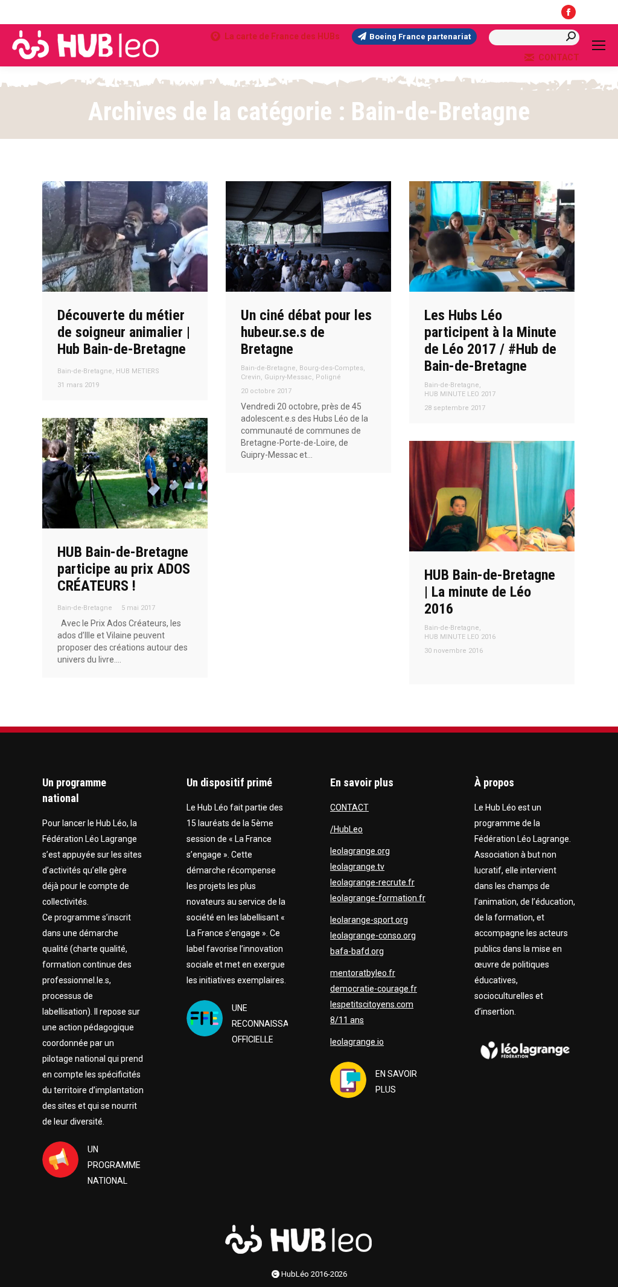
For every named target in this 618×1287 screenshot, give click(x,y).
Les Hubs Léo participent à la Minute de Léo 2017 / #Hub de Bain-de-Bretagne (490, 340)
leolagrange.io (357, 1042)
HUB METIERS (137, 371)
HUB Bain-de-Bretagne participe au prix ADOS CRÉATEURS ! (123, 569)
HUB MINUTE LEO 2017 (459, 394)
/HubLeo (346, 829)
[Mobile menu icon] (598, 45)
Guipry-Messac (288, 377)
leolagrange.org (360, 851)
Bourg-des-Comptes (331, 368)
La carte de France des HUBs (282, 36)
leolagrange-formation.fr (377, 898)
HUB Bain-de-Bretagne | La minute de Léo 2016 (489, 591)
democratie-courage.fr (373, 988)
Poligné (328, 377)
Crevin (251, 377)
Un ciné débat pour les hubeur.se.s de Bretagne (306, 332)
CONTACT (558, 57)
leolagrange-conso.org (373, 935)
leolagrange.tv (357, 866)
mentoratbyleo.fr (362, 973)
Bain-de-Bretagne (84, 371)
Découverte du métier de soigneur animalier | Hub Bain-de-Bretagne (123, 332)
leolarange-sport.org (369, 920)
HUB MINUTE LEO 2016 (459, 637)
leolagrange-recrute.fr (372, 882)
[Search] (571, 36)
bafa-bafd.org (357, 951)
